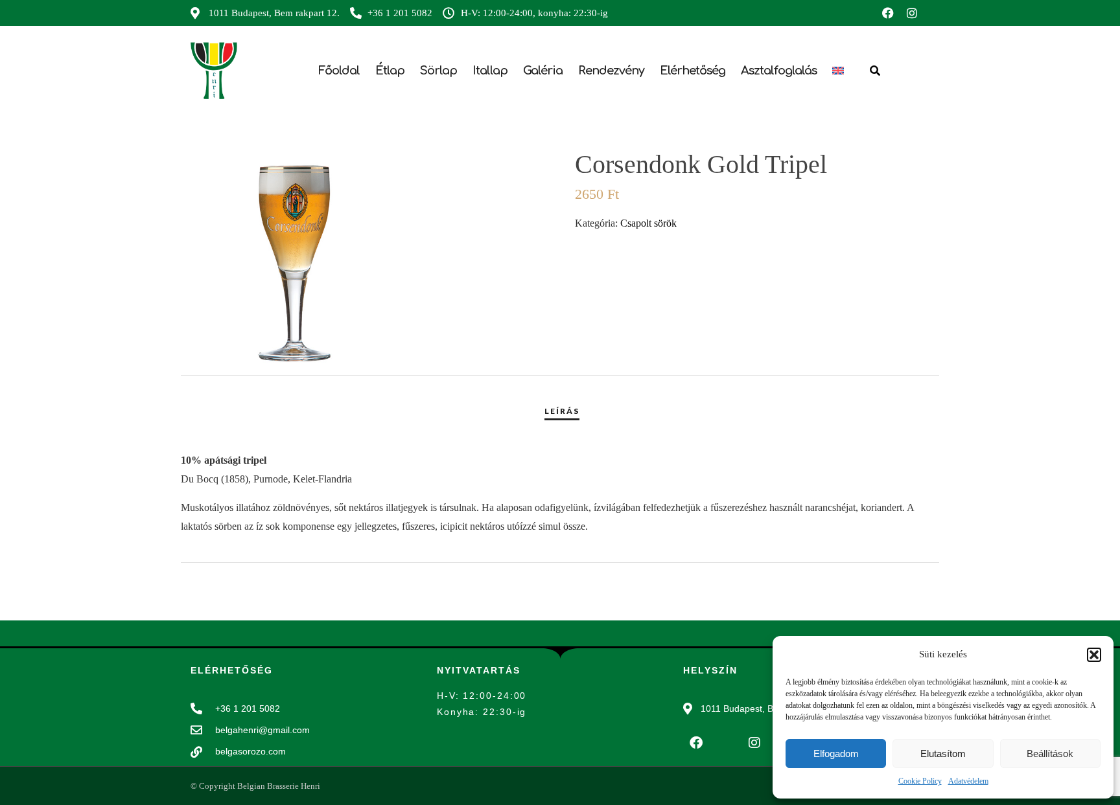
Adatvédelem (968, 781)
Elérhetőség (692, 70)
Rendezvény (611, 70)
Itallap (490, 70)
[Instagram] (912, 13)
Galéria (543, 70)
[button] (1094, 654)
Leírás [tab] (561, 411)
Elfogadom (836, 753)
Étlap (389, 70)
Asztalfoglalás (779, 70)
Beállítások (1050, 753)
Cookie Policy (920, 781)
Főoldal (339, 70)
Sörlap (438, 70)
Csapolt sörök (648, 223)
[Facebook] (888, 13)
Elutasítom (943, 753)
